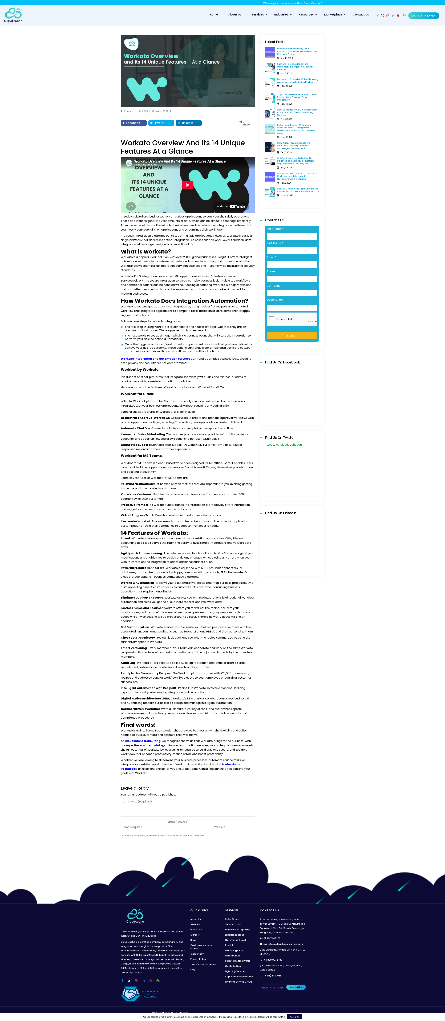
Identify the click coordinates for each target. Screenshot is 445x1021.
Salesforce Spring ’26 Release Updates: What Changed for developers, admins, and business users (296, 129)
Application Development (239, 976)
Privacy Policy (198, 959)
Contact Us (361, 15)
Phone (271, 271)
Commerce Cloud (235, 940)
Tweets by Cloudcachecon (283, 445)
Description (275, 299)
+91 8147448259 (271, 938)
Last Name (275, 243)
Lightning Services (235, 971)
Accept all (294, 1016)
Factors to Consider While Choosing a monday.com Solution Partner (297, 81)
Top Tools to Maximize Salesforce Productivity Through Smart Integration (296, 97)
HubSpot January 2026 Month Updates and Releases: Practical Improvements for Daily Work (295, 161)
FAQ (192, 969)
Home (215, 14)
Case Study (197, 954)
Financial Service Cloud (238, 981)
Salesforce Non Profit (237, 961)
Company (273, 285)
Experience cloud (234, 934)
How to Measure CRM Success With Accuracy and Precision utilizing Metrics (297, 112)
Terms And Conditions (203, 964)
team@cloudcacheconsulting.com (283, 944)
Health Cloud (232, 955)
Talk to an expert (424, 16)
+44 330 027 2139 (272, 959)
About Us (234, 15)
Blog (193, 940)
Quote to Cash (233, 966)
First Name (275, 229)
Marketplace (333, 15)
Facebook (133, 123)
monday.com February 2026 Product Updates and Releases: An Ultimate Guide (297, 51)
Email (271, 257)
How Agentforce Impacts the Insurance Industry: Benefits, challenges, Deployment (293, 145)
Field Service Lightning (237, 929)
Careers (195, 934)
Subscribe (296, 987)
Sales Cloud (232, 919)
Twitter (159, 123)
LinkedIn (187, 123)
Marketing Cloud (234, 950)
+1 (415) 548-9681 (272, 975)
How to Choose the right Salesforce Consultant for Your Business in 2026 (298, 190)
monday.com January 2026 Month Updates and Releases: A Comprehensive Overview (297, 176)
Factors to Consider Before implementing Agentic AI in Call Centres (295, 66)
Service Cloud (233, 924)
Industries (281, 15)
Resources (306, 15)
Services (258, 15)
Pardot (229, 945)
